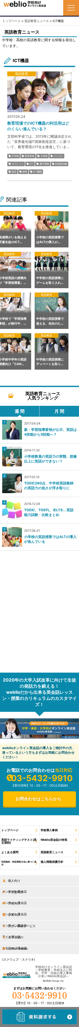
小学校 (44, 155)
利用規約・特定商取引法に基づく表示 (18, 863)
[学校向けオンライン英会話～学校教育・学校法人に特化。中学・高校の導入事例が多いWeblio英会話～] (24, 4)
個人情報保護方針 (52, 861)
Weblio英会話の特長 (54, 839)
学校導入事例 (49, 830)
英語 (14, 171)
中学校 (15, 155)
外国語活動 (61, 163)
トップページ (9, 830)
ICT (32, 163)
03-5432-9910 (42, 778)
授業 (24, 171)
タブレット (18, 163)
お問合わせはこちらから (38, 798)
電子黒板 (44, 163)
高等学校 (29, 155)
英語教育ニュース (52, 852)
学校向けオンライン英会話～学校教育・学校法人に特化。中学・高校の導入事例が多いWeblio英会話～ (53, 971)
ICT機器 (37, 171)
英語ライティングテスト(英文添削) (19, 841)
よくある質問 (9, 852)
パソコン (58, 155)
